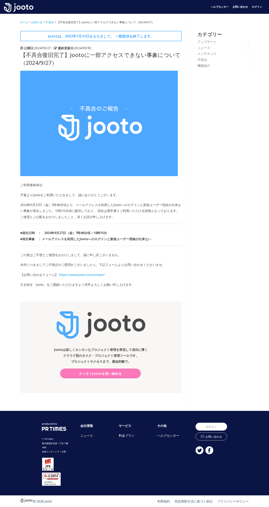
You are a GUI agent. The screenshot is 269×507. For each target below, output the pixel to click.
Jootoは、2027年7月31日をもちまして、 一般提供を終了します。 (101, 36)
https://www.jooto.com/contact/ (81, 275)
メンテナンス (207, 53)
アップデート (207, 42)
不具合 (202, 60)
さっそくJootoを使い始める (100, 373)
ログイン (257, 6)
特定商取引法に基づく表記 (193, 501)
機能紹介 (204, 65)
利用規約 (163, 501)
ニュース (204, 48)
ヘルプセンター (220, 6)
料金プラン (126, 435)
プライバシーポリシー (233, 501)
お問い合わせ (240, 6)
